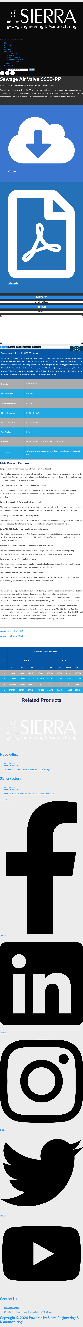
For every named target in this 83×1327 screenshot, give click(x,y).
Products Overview (16, 59)
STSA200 (41, 690)
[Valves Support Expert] (41, 34)
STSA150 (41, 684)
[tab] (4, 347)
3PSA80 (31, 673)
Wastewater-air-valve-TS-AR (11, 636)
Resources (8, 51)
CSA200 (22, 690)
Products (7, 47)
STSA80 (40, 673)
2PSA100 (12, 679)
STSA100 (40, 679)
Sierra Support (14, 61)
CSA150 (22, 684)
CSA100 (22, 679)
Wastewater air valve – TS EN (12, 631)
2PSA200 (12, 690)
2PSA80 (12, 673)
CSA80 (21, 673)
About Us (8, 45)
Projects (7, 49)
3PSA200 (31, 690)
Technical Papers (15, 57)
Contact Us (8, 66)
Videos (11, 55)
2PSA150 (12, 684)
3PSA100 (31, 679)
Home (6, 43)
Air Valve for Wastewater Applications (19, 85)
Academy (7, 64)
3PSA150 (31, 684)
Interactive (13, 53)
